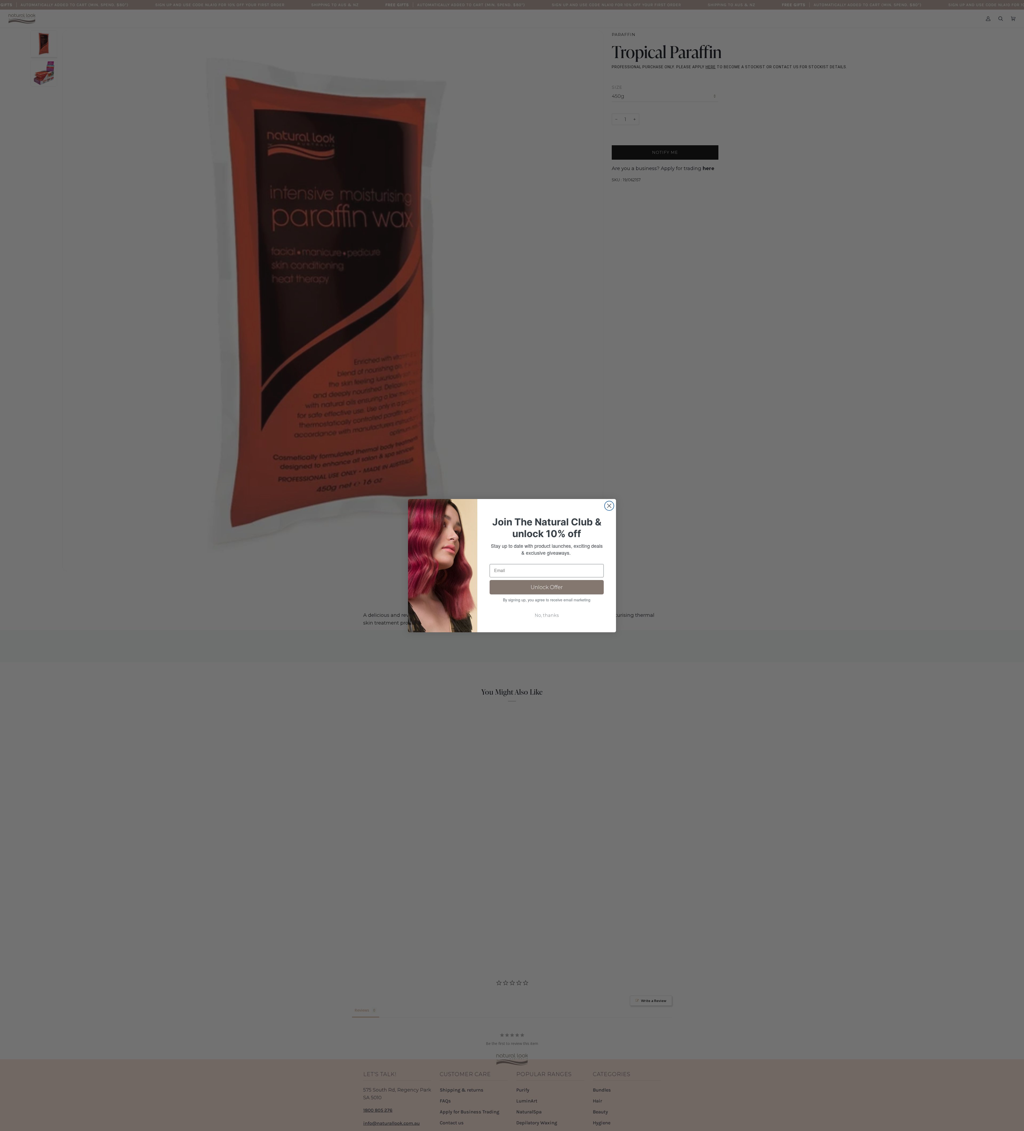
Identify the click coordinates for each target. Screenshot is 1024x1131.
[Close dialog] (609, 505)
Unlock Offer (547, 587)
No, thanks (547, 615)
